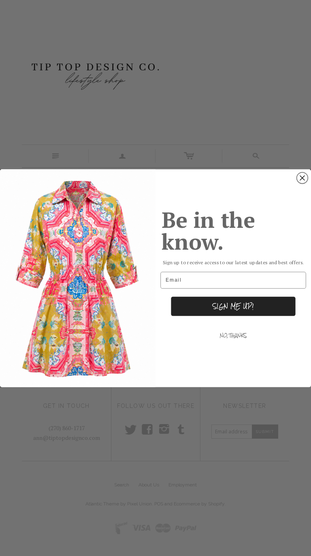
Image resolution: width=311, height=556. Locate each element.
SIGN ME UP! (233, 306)
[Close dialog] (302, 178)
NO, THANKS (233, 335)
